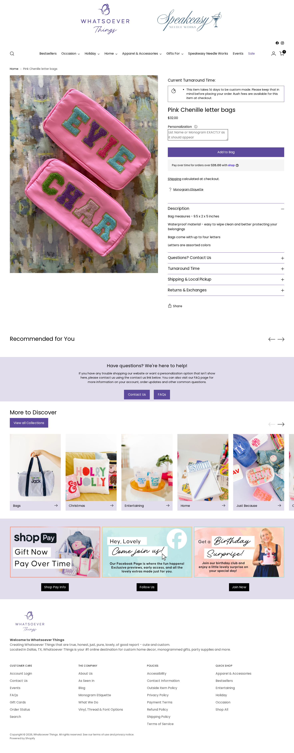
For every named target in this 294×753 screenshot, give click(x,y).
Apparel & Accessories (233, 673)
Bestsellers (224, 680)
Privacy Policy (158, 695)
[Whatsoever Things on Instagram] (282, 43)
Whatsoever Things (45, 734)
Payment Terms (159, 702)
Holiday (221, 695)
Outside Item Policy (162, 688)
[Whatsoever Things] (147, 46)
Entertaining (225, 688)
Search (15, 716)
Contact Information (163, 680)
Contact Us (19, 680)
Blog (81, 688)
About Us (85, 673)
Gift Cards (18, 702)
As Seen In (86, 680)
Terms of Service (160, 724)
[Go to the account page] (274, 54)
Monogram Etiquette (188, 189)
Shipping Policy (158, 716)
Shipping (174, 179)
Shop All (222, 709)
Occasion (223, 702)
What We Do (88, 702)
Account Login (21, 673)
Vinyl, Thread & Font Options (100, 709)
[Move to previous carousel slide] (271, 339)
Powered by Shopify (22, 738)
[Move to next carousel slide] (281, 339)
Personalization (180, 126)
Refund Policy (157, 709)
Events (15, 688)
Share (177, 306)
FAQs (14, 695)
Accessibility (156, 673)
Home (14, 69)
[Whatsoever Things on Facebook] (277, 43)
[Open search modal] (12, 54)
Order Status (20, 709)
